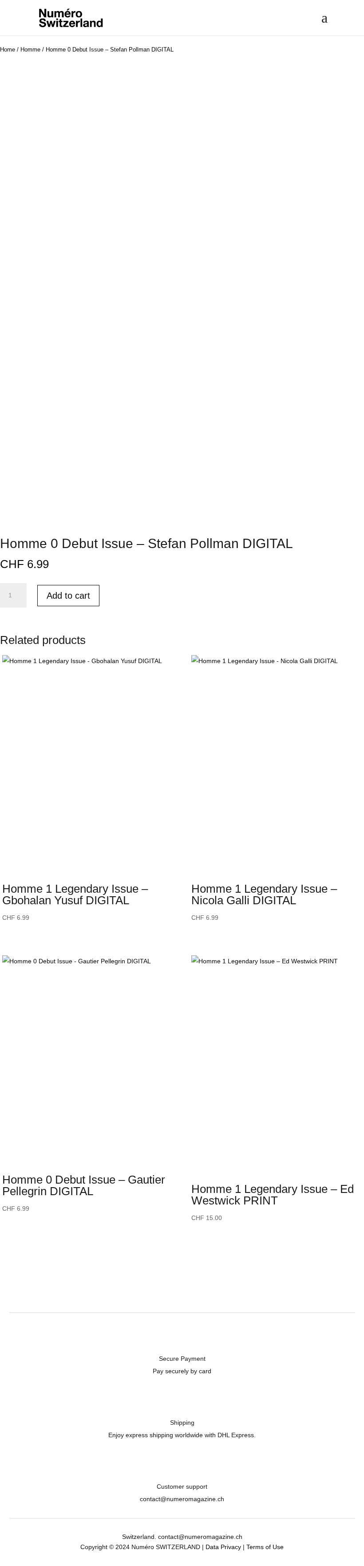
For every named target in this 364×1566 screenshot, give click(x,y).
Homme (30, 49)
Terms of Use (265, 1546)
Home (7, 49)
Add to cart (68, 595)
